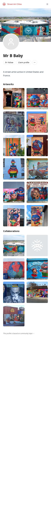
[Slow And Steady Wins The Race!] (37, 215)
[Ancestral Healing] (37, 292)
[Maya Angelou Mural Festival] (13, 245)
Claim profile (23, 62)
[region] (25, 358)
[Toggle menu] (47, 4)
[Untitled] (13, 98)
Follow (10, 62)
